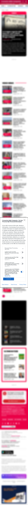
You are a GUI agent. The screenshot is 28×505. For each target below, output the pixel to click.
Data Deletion (5, 284)
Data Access (14, 284)
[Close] (24, 220)
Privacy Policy (22, 284)
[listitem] (14, 248)
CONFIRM (8, 278)
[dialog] (14, 252)
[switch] (22, 252)
